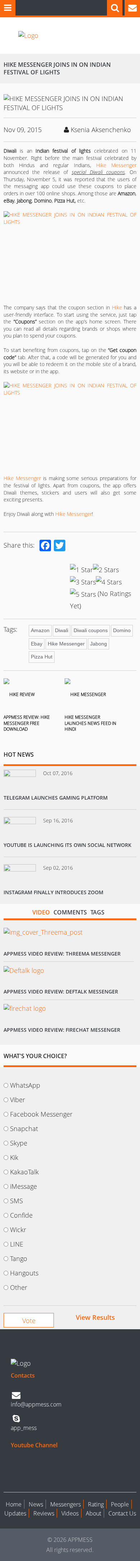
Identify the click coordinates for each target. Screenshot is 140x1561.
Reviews (43, 1513)
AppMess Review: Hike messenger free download (27, 723)
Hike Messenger (116, 165)
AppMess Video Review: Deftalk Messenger (61, 991)
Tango (18, 1258)
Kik (14, 1157)
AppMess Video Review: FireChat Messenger (62, 1029)
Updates (15, 1513)
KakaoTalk (24, 1172)
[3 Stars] (83, 582)
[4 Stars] (109, 582)
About (93, 1513)
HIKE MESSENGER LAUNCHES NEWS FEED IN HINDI (90, 723)
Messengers (65, 1504)
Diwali (61, 630)
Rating (96, 1504)
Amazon (40, 630)
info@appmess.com (36, 1404)
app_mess (24, 1428)
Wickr (18, 1229)
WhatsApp (25, 1085)
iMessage (23, 1186)
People (120, 1504)
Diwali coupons (91, 630)
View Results (95, 1317)
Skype (18, 1143)
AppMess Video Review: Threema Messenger (62, 953)
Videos (70, 1513)
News (36, 1504)
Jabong (98, 644)
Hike (117, 307)
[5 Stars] (83, 594)
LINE (16, 1244)
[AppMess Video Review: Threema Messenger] (43, 932)
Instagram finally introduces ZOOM (53, 892)
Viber (17, 1099)
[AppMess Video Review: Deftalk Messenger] (24, 970)
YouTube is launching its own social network (67, 845)
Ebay (36, 644)
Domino (122, 630)
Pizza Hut (41, 657)
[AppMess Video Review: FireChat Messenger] (25, 1008)
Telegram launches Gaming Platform (56, 797)
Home (14, 1504)
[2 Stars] (106, 569)
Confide (21, 1215)
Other (18, 1287)
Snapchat (24, 1128)
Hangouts (24, 1273)
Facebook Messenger (41, 1114)
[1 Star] (81, 569)
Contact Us (122, 1513)
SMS (16, 1200)
